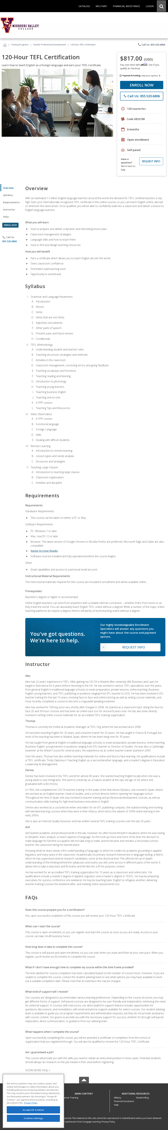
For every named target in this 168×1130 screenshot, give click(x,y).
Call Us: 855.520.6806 (151, 44)
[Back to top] (84, 1092)
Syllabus (8, 195)
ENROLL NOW (142, 85)
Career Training (70, 1097)
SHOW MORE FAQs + (37, 1070)
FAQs (6, 216)
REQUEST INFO (151, 161)
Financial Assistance (124, 1101)
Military (117, 1097)
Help (116, 1104)
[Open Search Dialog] (161, 6)
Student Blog (142, 1097)
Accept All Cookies (33, 1109)
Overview (8, 187)
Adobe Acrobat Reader (44, 551)
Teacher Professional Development (49, 44)
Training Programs (19, 44)
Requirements (11, 202)
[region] (33, 1101)
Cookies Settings (33, 1118)
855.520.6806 (9, 241)
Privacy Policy (108, 1121)
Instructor (9, 209)
